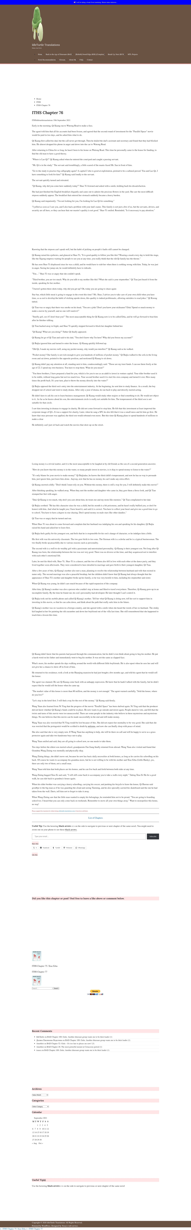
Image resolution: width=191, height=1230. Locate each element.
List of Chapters (95, 817)
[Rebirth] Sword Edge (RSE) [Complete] (90, 54)
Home (40, 54)
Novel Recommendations (47, 60)
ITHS (34, 120)
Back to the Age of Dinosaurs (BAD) (59, 54)
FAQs (82, 60)
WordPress (46, 1225)
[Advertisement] (95, 79)
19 (48, 1132)
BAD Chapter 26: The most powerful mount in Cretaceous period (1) (74, 1046)
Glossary (62, 60)
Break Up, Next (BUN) (116, 54)
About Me (72, 60)
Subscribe (153, 836)
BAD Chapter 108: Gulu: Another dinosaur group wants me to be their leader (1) (79, 1036)
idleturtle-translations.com (67, 811)
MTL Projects (133, 54)
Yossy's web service (70, 1225)
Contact (90, 60)
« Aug (34, 1143)
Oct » (41, 1143)
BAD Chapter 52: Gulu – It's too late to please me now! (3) (70, 1043)
